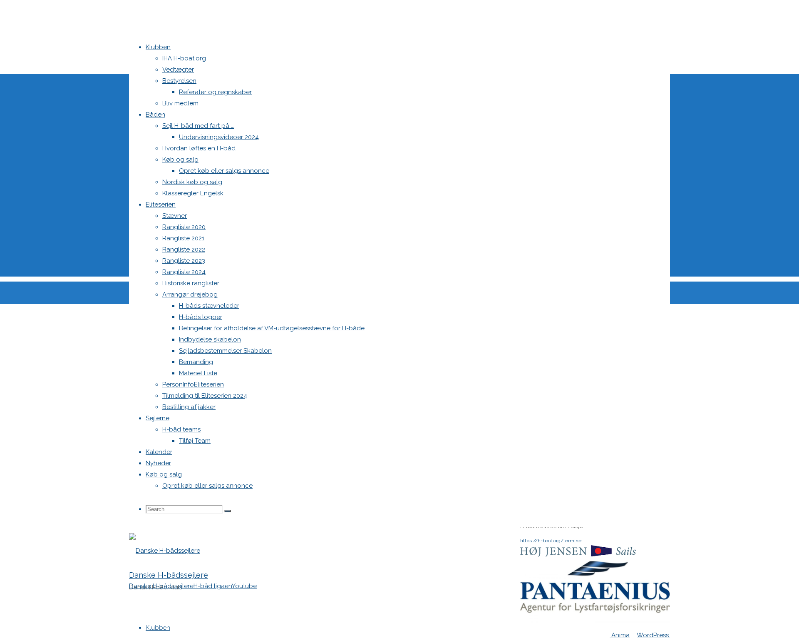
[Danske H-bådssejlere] (164, 550)
